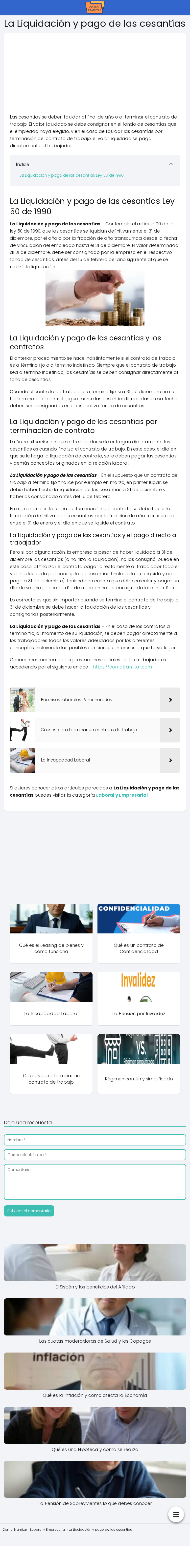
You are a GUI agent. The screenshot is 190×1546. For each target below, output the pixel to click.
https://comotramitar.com (122, 667)
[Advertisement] (95, 68)
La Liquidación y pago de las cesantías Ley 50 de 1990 (72, 175)
